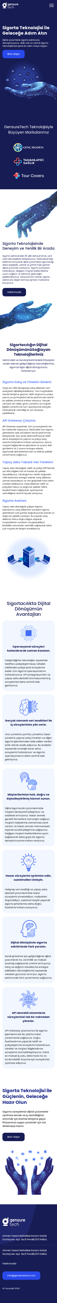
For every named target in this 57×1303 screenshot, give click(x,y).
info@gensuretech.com (21, 1275)
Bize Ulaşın (13, 54)
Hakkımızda (14, 292)
